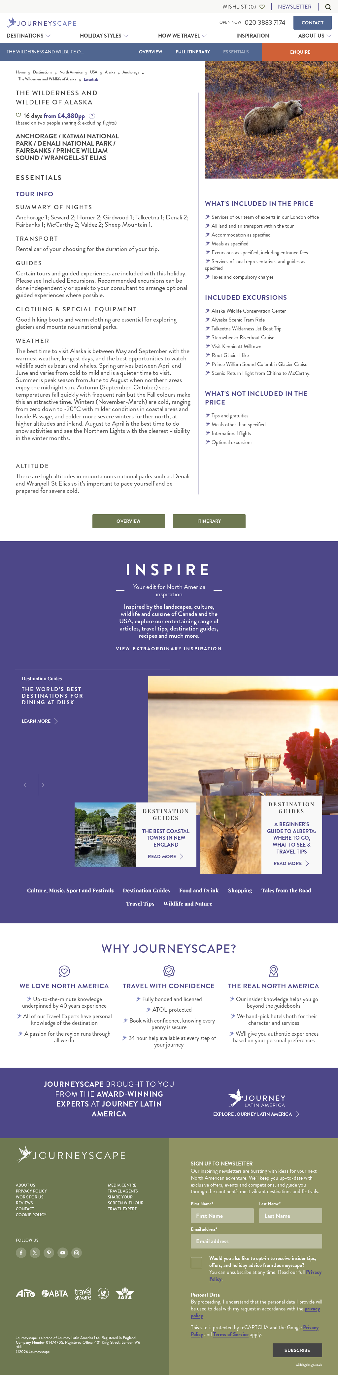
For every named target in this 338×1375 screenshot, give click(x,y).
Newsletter (295, 7)
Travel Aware (83, 1293)
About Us (311, 36)
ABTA (55, 1293)
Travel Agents (123, 1191)
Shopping (240, 890)
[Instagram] (76, 1253)
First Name (202, 1203)
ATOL (103, 1293)
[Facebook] (21, 1253)
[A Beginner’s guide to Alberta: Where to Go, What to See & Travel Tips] (230, 835)
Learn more (36, 721)
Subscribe (297, 1350)
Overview (150, 51)
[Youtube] (62, 1253)
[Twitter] (35, 1253)
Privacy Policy (31, 1191)
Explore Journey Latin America (252, 1114)
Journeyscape (41, 22)
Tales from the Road (286, 890)
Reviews (24, 1203)
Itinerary (209, 521)
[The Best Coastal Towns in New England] (105, 834)
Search (324, 7)
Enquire (300, 52)
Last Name (270, 1203)
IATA (125, 1293)
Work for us (29, 1197)
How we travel (179, 36)
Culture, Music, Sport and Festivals (70, 890)
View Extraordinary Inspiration (169, 648)
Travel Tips (140, 903)
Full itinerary (193, 51)
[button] (24, 785)
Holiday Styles (100, 36)
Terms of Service (231, 1334)
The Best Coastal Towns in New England (165, 838)
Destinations (25, 36)
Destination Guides (166, 814)
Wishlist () (239, 7)
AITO (25, 1293)
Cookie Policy (31, 1215)
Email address (204, 1229)
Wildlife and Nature (187, 903)
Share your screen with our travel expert (126, 1203)
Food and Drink (199, 890)
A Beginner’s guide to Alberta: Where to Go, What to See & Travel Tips (291, 838)
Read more (162, 856)
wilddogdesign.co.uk (309, 1364)
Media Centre (122, 1185)
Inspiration (252, 36)
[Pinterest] (49, 1253)
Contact (312, 22)
